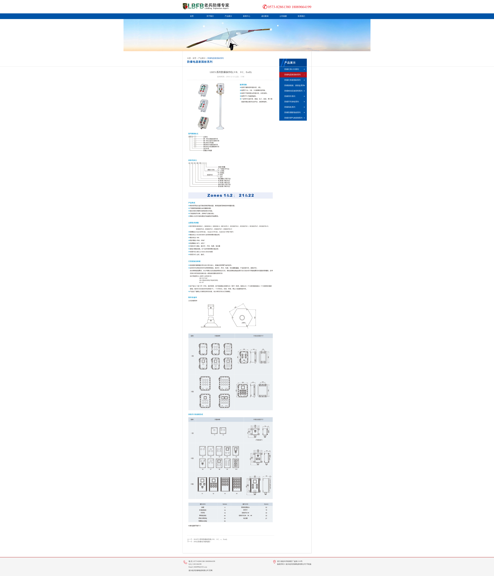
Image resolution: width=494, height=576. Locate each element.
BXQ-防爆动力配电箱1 (202, 542)
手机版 (308, 564)
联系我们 (301, 16)
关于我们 (210, 16)
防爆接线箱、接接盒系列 (294, 85)
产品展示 (228, 16)
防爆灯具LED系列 (294, 69)
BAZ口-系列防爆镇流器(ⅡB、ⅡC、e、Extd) (210, 539)
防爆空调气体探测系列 (294, 118)
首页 (192, 16)
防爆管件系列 (294, 96)
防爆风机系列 (294, 107)
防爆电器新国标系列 (294, 74)
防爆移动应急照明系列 (294, 91)
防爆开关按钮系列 (294, 101)
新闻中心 (246, 16)
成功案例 (264, 16)
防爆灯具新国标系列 (294, 80)
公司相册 (283, 16)
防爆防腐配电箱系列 (294, 112)
